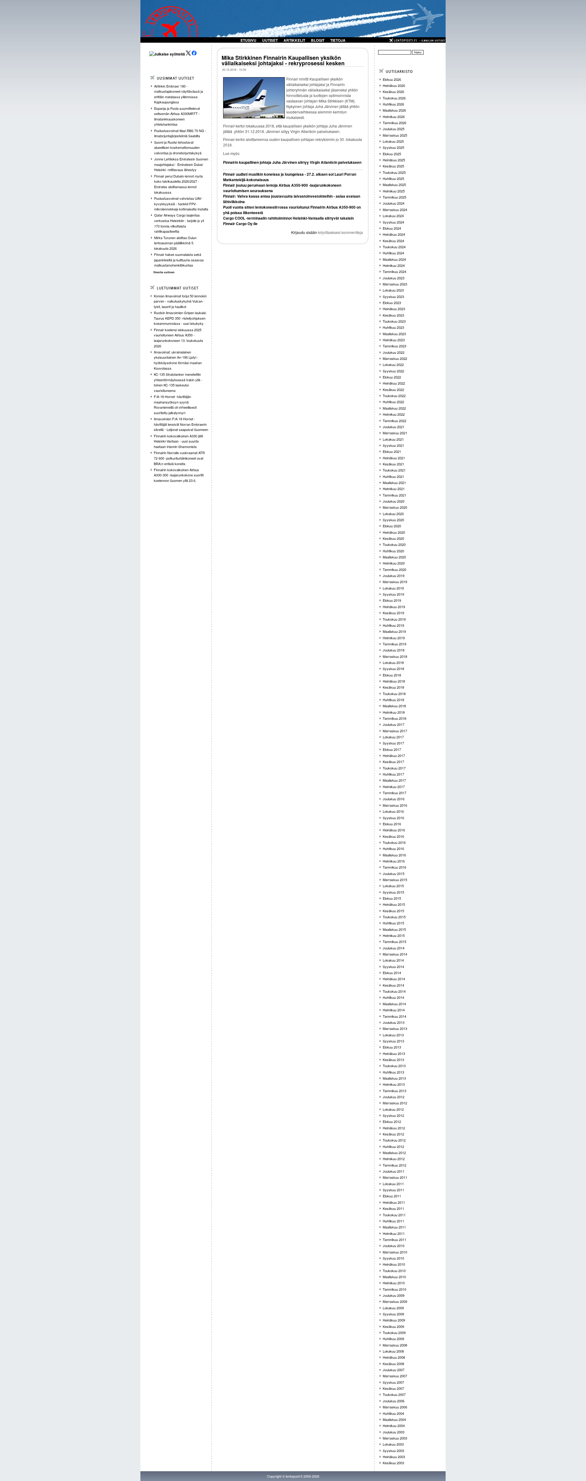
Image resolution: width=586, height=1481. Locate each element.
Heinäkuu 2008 (394, 1357)
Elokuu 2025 (392, 153)
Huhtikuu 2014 (393, 997)
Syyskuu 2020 (393, 519)
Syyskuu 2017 (393, 742)
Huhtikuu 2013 (393, 1072)
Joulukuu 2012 (393, 1096)
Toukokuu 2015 (394, 916)
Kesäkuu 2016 (393, 836)
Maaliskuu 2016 (394, 854)
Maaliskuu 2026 (394, 110)
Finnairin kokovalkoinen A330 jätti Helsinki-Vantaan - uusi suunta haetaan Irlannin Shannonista (178, 441)
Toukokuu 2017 (394, 768)
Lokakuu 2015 (393, 885)
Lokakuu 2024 (393, 215)
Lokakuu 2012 (393, 1109)
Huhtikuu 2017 (393, 774)
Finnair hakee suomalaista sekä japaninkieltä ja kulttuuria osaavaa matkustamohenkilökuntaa (179, 259)
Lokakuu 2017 (393, 736)
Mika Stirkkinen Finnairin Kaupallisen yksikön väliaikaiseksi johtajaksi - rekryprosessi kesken (283, 60)
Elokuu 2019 (392, 600)
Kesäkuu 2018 (393, 687)
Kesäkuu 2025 (393, 165)
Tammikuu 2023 (394, 345)
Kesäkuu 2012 (393, 1133)
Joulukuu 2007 (393, 1369)
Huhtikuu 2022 (393, 401)
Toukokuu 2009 (394, 1332)
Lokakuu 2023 (393, 290)
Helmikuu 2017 (394, 786)
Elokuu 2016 (392, 823)
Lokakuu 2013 (393, 1034)
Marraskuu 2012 (395, 1102)
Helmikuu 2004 (394, 1425)
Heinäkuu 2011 (394, 1202)
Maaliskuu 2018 (394, 705)
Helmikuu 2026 (394, 116)
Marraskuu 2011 (395, 1177)
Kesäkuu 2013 (393, 1059)
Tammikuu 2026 (394, 122)
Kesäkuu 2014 (393, 985)
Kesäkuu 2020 (393, 538)
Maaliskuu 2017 (394, 780)
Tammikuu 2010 (394, 1289)
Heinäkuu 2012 (394, 1127)
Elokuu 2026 (392, 79)
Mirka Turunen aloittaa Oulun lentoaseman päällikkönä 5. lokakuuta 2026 (175, 243)
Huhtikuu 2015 (393, 922)
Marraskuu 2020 (395, 507)
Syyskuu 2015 (393, 892)
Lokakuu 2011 (393, 1183)
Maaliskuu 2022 (394, 408)
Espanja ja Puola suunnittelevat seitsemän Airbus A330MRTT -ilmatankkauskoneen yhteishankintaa (177, 116)
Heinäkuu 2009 (394, 1320)
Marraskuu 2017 (395, 730)
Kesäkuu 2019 (393, 612)
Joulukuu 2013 (393, 1022)
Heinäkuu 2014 (394, 978)
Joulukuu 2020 (393, 501)
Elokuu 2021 (392, 451)
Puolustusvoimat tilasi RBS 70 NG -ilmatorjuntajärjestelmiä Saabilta (180, 133)
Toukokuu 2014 (394, 991)
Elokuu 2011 (392, 1195)
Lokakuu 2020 (393, 513)
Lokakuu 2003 (393, 1444)
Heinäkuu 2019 (394, 606)
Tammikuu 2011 (394, 1239)
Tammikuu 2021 (394, 495)
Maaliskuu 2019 (394, 631)
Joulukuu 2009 (393, 1295)
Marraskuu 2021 (395, 432)
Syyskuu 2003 (393, 1450)
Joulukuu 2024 (393, 203)
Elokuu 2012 (392, 1121)
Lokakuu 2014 (393, 960)
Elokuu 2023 (392, 302)
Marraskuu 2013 (395, 1028)
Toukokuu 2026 (394, 97)
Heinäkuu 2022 (394, 383)
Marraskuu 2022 (395, 358)
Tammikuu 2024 (394, 271)
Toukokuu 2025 (394, 172)
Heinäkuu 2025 (394, 159)
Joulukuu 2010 (393, 1245)
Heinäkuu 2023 (394, 308)
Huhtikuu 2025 (393, 178)
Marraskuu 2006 (395, 1406)
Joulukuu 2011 (393, 1171)
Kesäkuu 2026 (393, 91)
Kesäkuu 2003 (393, 1462)
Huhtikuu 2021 (393, 476)
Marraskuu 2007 (395, 1375)
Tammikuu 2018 (394, 718)
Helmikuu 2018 (394, 712)
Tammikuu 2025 (394, 197)
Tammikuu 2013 (394, 1090)
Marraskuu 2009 (395, 1301)
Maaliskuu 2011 (394, 1227)
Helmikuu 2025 (394, 190)
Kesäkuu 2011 (393, 1208)
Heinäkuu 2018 (394, 681)
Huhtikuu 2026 (393, 104)
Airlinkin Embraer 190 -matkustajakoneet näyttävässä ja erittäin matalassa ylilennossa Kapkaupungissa (178, 94)
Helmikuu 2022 (394, 414)
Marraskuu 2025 (395, 135)
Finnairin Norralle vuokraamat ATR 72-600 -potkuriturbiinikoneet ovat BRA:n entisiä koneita (179, 458)
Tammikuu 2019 (394, 643)
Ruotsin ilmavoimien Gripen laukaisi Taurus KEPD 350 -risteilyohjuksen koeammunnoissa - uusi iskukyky (180, 318)
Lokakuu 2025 (393, 141)
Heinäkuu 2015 (394, 904)
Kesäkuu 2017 (393, 761)
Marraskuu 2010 (395, 1252)
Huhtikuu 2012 (393, 1146)
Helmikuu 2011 (394, 1233)
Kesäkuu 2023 (393, 315)
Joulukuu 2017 (393, 724)
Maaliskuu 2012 (394, 1152)
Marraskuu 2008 (395, 1345)
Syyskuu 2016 (393, 817)
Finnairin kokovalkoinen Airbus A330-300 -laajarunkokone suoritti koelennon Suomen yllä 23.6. (179, 475)
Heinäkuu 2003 (394, 1456)
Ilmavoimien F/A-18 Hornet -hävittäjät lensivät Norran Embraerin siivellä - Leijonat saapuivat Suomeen (181, 424)
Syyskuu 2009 (393, 1313)
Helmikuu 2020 (394, 563)
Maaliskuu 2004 (394, 1419)
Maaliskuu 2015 (394, 929)
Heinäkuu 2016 (394, 829)
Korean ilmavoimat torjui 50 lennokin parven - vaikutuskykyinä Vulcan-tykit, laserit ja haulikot (180, 301)
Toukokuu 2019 (394, 619)
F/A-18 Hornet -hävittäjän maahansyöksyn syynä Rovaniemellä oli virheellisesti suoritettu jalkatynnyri (175, 404)
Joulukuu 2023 (393, 277)
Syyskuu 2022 (393, 370)
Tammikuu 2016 (394, 867)
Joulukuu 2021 (393, 426)
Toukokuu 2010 (394, 1270)
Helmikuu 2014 (394, 1009)
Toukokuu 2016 (394, 842)
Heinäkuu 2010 (394, 1264)
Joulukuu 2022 (393, 352)
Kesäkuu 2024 (393, 240)
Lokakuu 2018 (393, 662)
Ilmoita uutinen (164, 272)
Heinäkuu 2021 (394, 457)
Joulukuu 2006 (393, 1400)
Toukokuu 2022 (394, 395)
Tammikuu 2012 (394, 1165)
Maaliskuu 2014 (394, 1003)
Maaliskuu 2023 (394, 333)
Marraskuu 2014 (395, 954)
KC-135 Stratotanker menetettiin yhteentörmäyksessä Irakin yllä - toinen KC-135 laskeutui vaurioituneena (178, 382)
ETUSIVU (248, 40)
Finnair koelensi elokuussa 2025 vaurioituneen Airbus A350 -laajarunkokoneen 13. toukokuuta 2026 (178, 337)
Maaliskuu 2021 (394, 482)
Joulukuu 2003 (393, 1431)
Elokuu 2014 (392, 972)
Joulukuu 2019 (393, 575)
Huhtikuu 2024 (393, 252)
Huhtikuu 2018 (393, 699)
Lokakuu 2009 (393, 1307)
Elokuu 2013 (392, 1047)
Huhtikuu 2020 (393, 550)
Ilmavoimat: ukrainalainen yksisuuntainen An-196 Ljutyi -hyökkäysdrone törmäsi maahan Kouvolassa (178, 360)
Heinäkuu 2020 (394, 532)
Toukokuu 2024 (394, 246)
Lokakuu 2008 (393, 1351)
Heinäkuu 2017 (394, 755)
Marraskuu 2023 (395, 283)
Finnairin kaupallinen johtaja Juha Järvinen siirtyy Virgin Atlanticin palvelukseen (292, 162)
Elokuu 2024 (392, 228)
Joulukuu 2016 (393, 798)
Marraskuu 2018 (395, 656)
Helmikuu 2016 (394, 861)
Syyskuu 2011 (393, 1189)
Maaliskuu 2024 (394, 259)
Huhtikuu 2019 (393, 625)
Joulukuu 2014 (393, 947)
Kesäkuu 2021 (393, 463)
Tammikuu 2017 (394, 792)
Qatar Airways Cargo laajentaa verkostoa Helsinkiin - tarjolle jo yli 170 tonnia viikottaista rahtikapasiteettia (179, 223)
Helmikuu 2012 (394, 1158)
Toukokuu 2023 (394, 321)
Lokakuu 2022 (393, 364)
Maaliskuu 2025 (394, 184)
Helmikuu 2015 (394, 935)
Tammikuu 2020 (394, 569)
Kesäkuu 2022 (393, 389)
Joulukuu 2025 (393, 128)
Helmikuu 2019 (394, 637)
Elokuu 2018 (392, 674)
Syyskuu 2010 (393, 1258)
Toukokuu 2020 (394, 544)
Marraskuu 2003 (395, 1438)
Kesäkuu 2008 (393, 1363)
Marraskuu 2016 (395, 805)
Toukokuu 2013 (394, 1065)
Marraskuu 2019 (395, 581)
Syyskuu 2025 (393, 147)
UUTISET (270, 40)
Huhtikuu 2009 (393, 1338)
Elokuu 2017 (392, 749)
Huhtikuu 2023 (393, 327)
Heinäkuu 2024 (394, 234)
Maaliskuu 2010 (394, 1276)
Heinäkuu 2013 (394, 1053)
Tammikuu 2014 (394, 1016)
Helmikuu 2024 (394, 265)
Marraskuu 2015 (395, 879)
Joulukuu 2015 (393, 873)
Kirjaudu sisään (304, 232)
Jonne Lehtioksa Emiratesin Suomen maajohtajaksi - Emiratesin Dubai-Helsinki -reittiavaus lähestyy (181, 164)
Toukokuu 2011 (394, 1214)
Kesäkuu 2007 (393, 1388)
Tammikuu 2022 (394, 420)
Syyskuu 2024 (393, 222)
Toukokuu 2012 (394, 1140)
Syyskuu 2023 (393, 296)
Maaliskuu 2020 (394, 556)
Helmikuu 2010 (394, 1282)
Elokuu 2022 (392, 377)
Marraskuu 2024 (395, 209)
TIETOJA (337, 40)
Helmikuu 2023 (394, 339)
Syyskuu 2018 (393, 668)
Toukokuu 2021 (394, 470)
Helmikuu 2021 (394, 488)
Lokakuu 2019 (393, 588)
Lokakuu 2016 (393, 811)
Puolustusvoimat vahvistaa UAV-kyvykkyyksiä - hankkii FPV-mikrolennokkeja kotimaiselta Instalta (181, 203)
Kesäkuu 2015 (393, 910)
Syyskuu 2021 (393, 445)
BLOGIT (317, 40)
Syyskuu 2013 (393, 1040)
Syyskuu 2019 (393, 594)
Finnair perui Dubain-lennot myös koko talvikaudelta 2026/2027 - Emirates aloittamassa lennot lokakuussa (178, 184)
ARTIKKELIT (294, 40)
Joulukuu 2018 (393, 649)
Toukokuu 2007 (394, 1394)
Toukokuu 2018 (394, 693)
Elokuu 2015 (392, 898)
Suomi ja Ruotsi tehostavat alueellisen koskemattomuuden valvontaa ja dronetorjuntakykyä (177, 147)
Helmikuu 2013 (394, 1084)
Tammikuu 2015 (394, 941)
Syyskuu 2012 (393, 1115)
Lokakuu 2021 (393, 439)
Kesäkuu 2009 (393, 1326)
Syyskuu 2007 (393, 1382)
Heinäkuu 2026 (394, 85)
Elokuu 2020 (392, 525)
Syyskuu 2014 (393, 966)
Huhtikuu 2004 (393, 1413)
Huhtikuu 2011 (393, 1220)
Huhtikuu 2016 (393, 848)
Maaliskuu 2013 (394, 1078)
